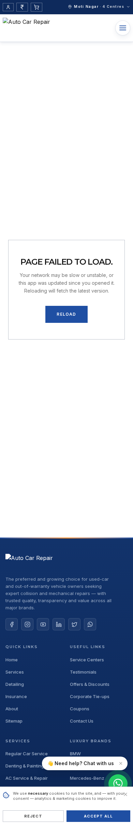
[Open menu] (122, 27)
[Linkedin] (59, 624)
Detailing (14, 684)
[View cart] (36, 7)
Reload (66, 314)
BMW (75, 753)
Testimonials (83, 672)
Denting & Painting (24, 766)
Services (14, 672)
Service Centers (87, 660)
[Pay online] (22, 7)
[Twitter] (74, 624)
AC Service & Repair (26, 778)
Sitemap (14, 721)
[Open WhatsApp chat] (118, 783)
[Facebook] (11, 624)
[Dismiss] (121, 763)
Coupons (79, 709)
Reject (33, 816)
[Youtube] (43, 624)
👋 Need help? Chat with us (80, 763)
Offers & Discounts (89, 684)
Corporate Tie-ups (89, 696)
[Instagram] (27, 624)
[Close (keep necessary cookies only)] (125, 794)
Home (11, 660)
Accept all (98, 816)
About (11, 709)
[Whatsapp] (90, 624)
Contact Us (81, 721)
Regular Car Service (26, 753)
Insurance (16, 696)
